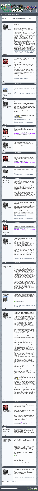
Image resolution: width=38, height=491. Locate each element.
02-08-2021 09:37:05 (17, 99)
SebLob (4, 178)
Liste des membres (7, 14)
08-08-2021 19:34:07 (17, 466)
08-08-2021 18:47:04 (17, 436)
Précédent (7, 481)
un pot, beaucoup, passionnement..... (21, 18)
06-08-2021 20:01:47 (17, 126)
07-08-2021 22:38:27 (17, 222)
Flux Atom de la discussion (32, 487)
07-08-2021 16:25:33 (17, 166)
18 (13, 481)
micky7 (4, 56)
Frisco (3, 83)
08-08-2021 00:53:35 (17, 262)
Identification (18, 14)
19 (15, 481)
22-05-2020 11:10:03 (17, 21)
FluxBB (35, 488)
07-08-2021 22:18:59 (17, 199)
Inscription (13, 14)
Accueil (2, 14)
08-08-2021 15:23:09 (17, 401)
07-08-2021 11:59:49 (17, 152)
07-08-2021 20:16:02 (17, 178)
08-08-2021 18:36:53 (17, 427)
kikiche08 (4, 21)
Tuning (8, 18)
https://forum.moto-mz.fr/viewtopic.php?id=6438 (21, 79)
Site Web (5, 95)
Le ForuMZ (7, 4)
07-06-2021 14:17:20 (17, 83)
